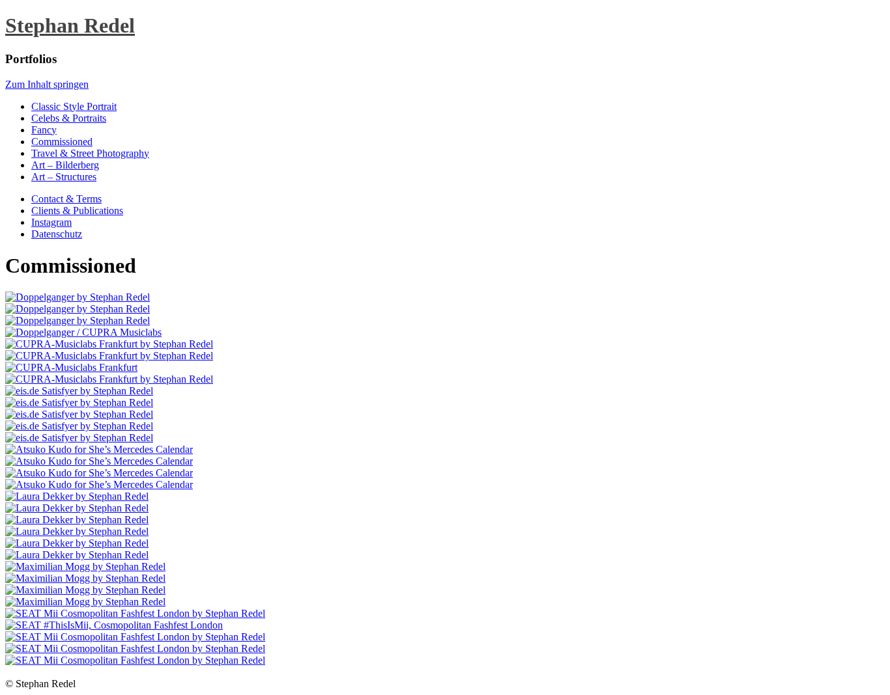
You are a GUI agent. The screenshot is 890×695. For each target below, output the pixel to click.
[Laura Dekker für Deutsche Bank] (77, 507)
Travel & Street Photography (90, 153)
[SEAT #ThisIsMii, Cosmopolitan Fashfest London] (114, 625)
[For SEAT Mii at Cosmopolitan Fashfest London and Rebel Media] (135, 613)
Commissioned (62, 141)
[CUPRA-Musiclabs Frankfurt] (109, 343)
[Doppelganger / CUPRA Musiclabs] (77, 297)
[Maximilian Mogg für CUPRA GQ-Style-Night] (85, 566)
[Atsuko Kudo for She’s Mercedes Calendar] (99, 449)
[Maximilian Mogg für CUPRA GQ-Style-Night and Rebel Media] (85, 578)
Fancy (44, 129)
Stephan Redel (70, 25)
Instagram (51, 222)
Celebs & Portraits (68, 118)
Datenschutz (56, 233)
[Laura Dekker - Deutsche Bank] (77, 496)
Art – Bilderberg (65, 164)
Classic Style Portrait (74, 106)
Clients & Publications (77, 210)
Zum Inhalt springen (47, 84)
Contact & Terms (66, 198)
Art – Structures (63, 176)
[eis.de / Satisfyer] (79, 390)
